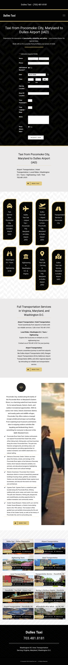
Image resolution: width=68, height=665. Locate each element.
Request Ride (36, 137)
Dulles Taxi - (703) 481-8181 (34, 4)
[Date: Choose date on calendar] (48, 75)
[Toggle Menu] (64, 15)
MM (36, 82)
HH (29, 82)
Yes (31, 68)
